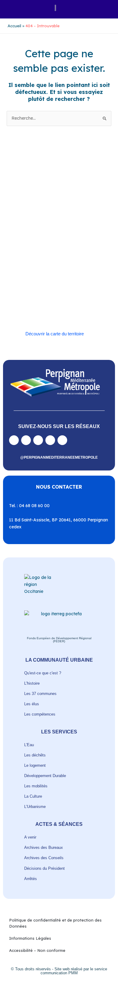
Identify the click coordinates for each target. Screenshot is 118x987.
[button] (12, 7)
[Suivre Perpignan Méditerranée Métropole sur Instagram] (26, 440)
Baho (23, 221)
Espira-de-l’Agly (48, 242)
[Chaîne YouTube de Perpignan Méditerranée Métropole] (38, 440)
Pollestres (61, 263)
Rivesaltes (39, 270)
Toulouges (47, 298)
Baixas (37, 221)
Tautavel (82, 291)
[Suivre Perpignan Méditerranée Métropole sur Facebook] (14, 440)
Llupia (62, 249)
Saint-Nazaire (77, 283)
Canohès (79, 228)
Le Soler (45, 249)
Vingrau (66, 312)
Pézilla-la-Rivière (33, 263)
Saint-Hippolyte (57, 276)
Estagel (73, 242)
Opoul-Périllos (31, 256)
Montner (79, 249)
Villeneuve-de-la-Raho (59, 305)
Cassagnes (57, 235)
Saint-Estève (63, 270)
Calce (63, 228)
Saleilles (63, 291)
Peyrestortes (81, 256)
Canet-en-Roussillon (36, 228)
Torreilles (26, 298)
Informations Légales (30, 938)
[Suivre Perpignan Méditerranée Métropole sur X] (62, 440)
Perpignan (57, 256)
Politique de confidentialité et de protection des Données (55, 923)
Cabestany (76, 221)
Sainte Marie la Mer (35, 291)
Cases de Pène (31, 235)
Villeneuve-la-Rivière (36, 312)
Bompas (55, 221)
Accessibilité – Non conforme (37, 950)
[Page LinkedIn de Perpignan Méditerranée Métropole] (50, 440)
